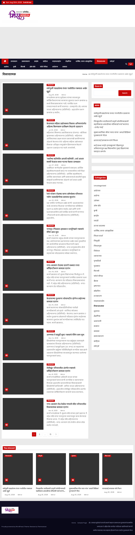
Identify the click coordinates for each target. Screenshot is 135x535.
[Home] (5, 61)
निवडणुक (98, 246)
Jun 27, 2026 (54, 165)
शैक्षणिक (68, 61)
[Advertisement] (67, 43)
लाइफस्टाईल (56, 61)
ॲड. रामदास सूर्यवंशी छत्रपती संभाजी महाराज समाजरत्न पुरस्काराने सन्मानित (111, 523)
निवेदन (97, 251)
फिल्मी (23, 67)
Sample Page (82, 523)
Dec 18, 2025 (54, 272)
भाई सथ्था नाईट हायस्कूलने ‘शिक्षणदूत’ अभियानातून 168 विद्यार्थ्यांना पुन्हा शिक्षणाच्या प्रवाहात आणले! (111, 148)
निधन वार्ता (98, 236)
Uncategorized (100, 185)
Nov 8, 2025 (53, 374)
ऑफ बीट (33, 67)
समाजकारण (26, 61)
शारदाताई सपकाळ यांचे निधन (106, 140)
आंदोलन (55, 67)
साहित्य (45, 61)
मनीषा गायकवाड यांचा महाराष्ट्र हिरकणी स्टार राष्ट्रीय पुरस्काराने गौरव (113, 530)
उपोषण (96, 200)
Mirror (63, 95)
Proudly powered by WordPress (13, 527)
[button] (126, 64)
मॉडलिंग (97, 291)
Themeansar (42, 527)
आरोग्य (6, 67)
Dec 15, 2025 (54, 305)
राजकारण (14, 61)
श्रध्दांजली (97, 321)
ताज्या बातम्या (99, 226)
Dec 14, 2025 (54, 338)
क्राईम (36, 61)
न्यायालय (98, 256)
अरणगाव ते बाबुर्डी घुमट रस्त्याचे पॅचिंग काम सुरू (65, 334)
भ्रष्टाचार (97, 286)
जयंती (96, 221)
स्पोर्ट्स (112, 61)
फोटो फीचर (44, 67)
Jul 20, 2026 (53, 130)
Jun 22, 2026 (54, 200)
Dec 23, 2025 (54, 235)
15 (50, 434)
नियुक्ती (97, 241)
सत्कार (96, 326)
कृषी (14, 67)
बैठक (96, 281)
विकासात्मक (101, 61)
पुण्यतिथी (97, 261)
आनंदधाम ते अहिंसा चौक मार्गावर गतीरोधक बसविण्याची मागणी (115, 527)
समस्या (64, 67)
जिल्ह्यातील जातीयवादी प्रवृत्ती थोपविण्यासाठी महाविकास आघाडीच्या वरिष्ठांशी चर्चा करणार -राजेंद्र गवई (111, 124)
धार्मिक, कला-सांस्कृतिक (84, 61)
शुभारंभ (96, 311)
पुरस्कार (97, 266)
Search (98, 86)
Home (84, 74)
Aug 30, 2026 (54, 95)
